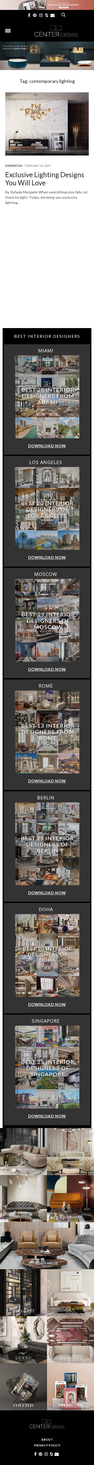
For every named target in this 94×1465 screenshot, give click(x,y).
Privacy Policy (47, 1445)
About (47, 1439)
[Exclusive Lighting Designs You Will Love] (47, 124)
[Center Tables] (56, 30)
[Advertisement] (47, 276)
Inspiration (13, 165)
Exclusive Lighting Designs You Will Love (44, 178)
